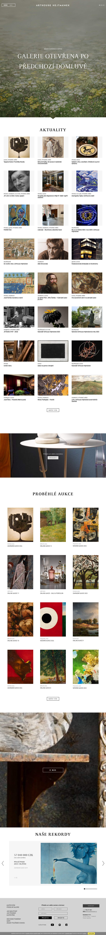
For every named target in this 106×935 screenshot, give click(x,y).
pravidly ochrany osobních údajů (33, 933)
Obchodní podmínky (14, 919)
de (103, 5)
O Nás (53, 770)
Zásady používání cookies (16, 923)
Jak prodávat (11, 913)
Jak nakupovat (12, 911)
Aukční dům (11, 905)
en (101, 5)
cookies (84, 933)
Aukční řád (11, 915)
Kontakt (91, 906)
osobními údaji (68, 933)
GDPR (8, 921)
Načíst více (53, 410)
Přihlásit (53, 457)
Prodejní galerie (13, 907)
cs (99, 5)
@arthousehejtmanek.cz (90, 911)
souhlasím (91, 933)
